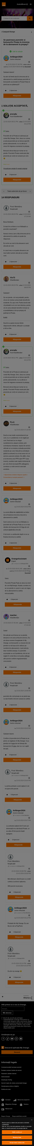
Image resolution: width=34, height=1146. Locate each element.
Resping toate (17, 1137)
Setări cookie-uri (17, 1132)
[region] (17, 1131)
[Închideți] (32, 1120)
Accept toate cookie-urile (17, 1142)
